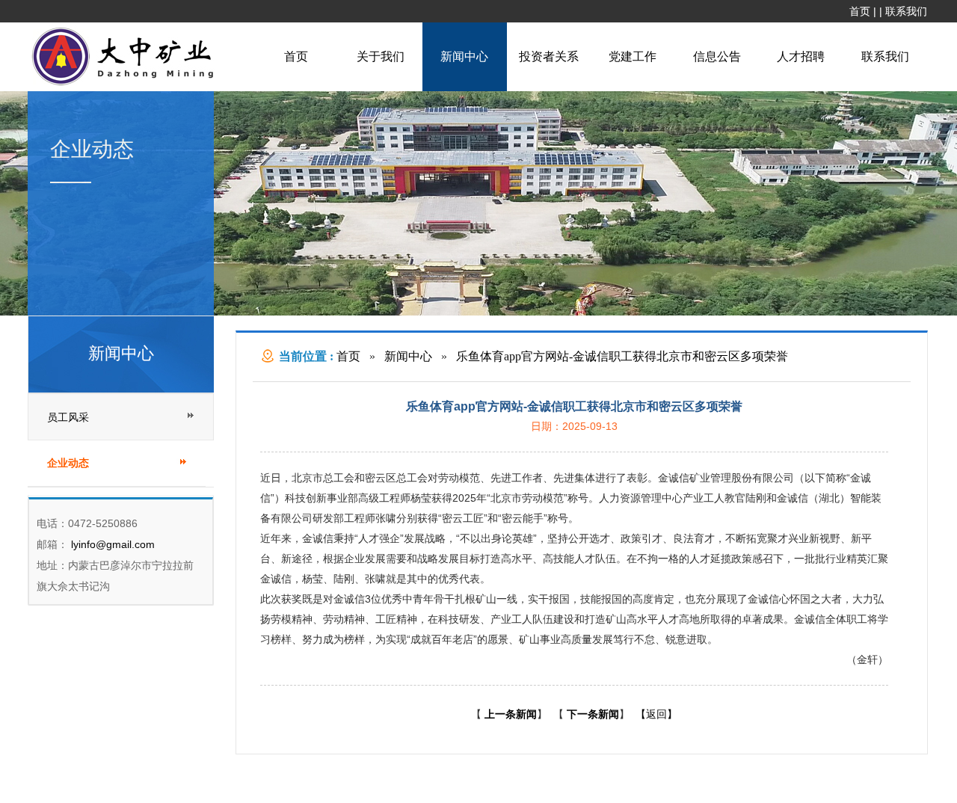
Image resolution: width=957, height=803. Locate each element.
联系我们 (906, 11)
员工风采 (68, 417)
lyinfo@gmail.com (111, 544)
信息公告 (717, 56)
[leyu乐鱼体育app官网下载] (126, 84)
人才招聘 (801, 56)
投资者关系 (549, 56)
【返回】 (656, 714)
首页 (859, 11)
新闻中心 (464, 56)
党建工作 (632, 56)
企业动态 (68, 463)
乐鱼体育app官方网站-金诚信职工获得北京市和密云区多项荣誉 (622, 356)
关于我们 (380, 56)
